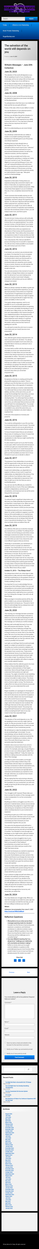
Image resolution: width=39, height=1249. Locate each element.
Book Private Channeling (11, 31)
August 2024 (8, 1155)
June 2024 (8, 1158)
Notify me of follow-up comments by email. (20, 1049)
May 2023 (8, 1181)
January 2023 (9, 1187)
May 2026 (8, 1119)
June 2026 (8, 1117)
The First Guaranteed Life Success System (16, 1091)
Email (7, 1028)
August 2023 (8, 1175)
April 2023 (8, 1182)
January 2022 (9, 1208)
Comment (8, 1002)
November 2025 (9, 1129)
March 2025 (8, 1143)
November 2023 (9, 1170)
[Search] (28, 1069)
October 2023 (8, 1172)
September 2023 (9, 1174)
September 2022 (9, 1194)
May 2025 (8, 1139)
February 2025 (9, 1144)
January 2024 (9, 1167)
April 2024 (8, 1162)
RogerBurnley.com (9, 36)
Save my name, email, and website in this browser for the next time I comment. (19, 1044)
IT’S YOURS (8, 1095)
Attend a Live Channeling (20, 25)
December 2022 (9, 1189)
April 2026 (8, 1120)
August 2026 (8, 1114)
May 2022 (8, 1201)
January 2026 (9, 1126)
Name (7, 1022)
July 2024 (8, 1157)
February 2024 (9, 1165)
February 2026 (9, 1124)
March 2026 (8, 1122)
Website (7, 1035)
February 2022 (9, 1206)
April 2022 (8, 1203)
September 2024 (9, 1153)
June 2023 (8, 1179)
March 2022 (8, 1205)
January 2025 (9, 1146)
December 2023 (9, 1169)
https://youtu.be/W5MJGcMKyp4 (14, 911)
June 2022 (8, 1199)
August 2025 (8, 1134)
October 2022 (8, 1193)
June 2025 (8, 1138)
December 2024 (9, 1148)
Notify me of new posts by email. (16, 1053)
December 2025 (9, 1127)
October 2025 (8, 1131)
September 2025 (9, 1132)
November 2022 (9, 1191)
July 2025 (8, 1136)
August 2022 (8, 1196)
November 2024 (9, 1150)
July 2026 (8, 1115)
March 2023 (8, 1184)
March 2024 (8, 1163)
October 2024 (8, 1151)
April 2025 (8, 1141)
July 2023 (8, 1177)
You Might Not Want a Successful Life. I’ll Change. (18, 1082)
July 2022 (8, 1198)
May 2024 (8, 1160)
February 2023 (9, 1186)
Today (5, 25)
